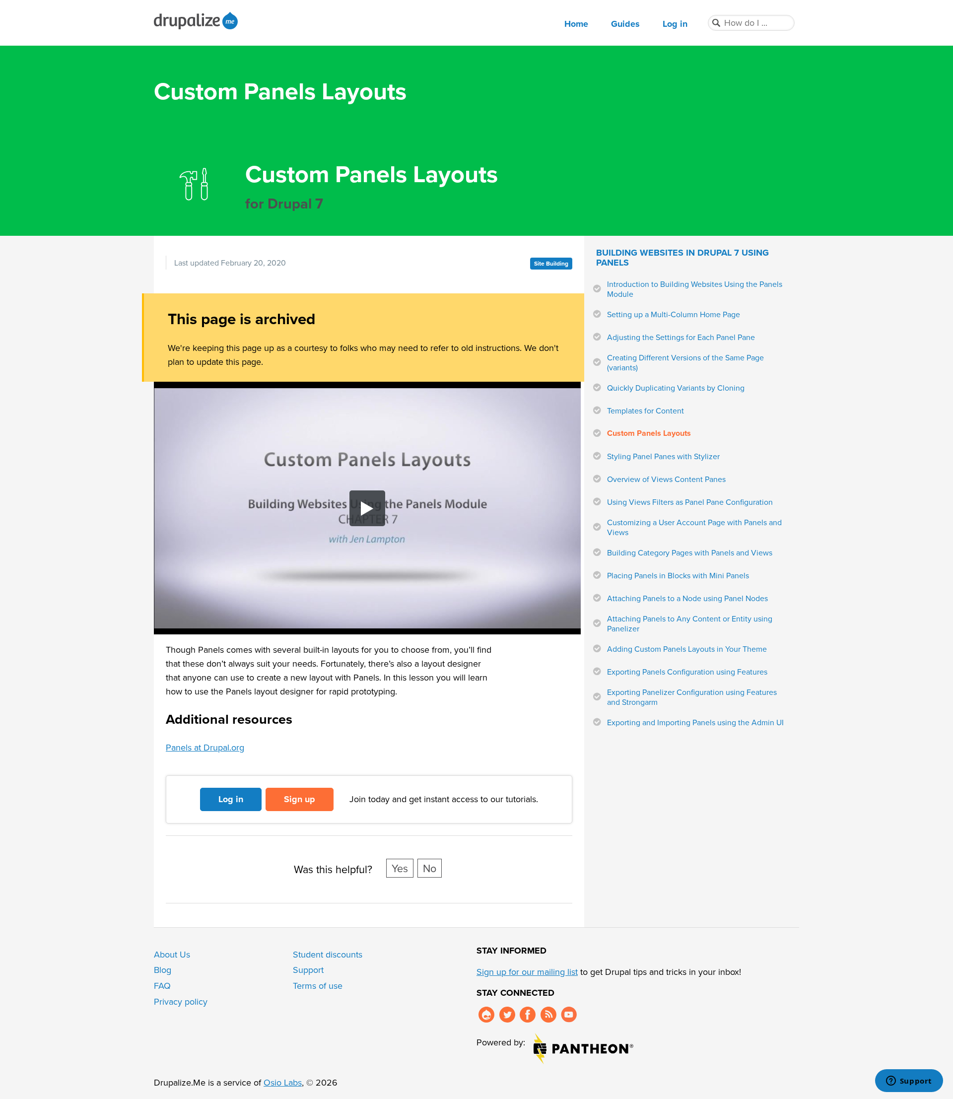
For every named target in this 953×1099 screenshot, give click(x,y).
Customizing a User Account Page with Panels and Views (694, 527)
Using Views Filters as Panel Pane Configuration (690, 502)
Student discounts (327, 954)
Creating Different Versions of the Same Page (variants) (685, 362)
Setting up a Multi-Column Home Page (673, 314)
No (429, 868)
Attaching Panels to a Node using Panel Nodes (687, 598)
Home (576, 23)
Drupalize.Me (197, 20)
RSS (548, 1015)
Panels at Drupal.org (205, 747)
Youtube (569, 1015)
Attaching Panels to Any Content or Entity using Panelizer (689, 623)
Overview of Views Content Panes (666, 479)
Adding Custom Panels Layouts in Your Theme (687, 649)
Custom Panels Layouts (649, 433)
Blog (162, 969)
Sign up (299, 799)
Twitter (507, 1015)
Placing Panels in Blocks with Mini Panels (678, 575)
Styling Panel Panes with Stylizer (663, 456)
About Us (172, 954)
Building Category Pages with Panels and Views (689, 552)
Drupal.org (486, 1015)
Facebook (528, 1015)
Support (308, 969)
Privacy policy (180, 1001)
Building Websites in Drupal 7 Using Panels (682, 257)
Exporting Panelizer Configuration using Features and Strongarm (692, 697)
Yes (400, 868)
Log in (675, 23)
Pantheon (583, 1048)
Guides (625, 23)
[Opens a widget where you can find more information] (909, 1081)
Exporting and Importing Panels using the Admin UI (695, 722)
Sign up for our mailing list (527, 971)
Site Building (551, 263)
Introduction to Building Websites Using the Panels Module (694, 289)
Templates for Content (645, 410)
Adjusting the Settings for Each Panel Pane (681, 337)
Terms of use (317, 985)
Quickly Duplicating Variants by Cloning (676, 388)
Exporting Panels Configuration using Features (687, 672)
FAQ (162, 985)
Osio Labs (283, 1082)
